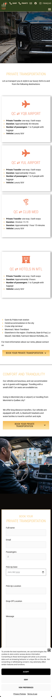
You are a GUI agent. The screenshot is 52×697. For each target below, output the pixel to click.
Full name (10, 528)
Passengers (11, 552)
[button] (49, 650)
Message (10, 616)
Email (8, 540)
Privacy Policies (19, 694)
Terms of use (32, 694)
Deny (26, 680)
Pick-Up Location (13, 586)
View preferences (26, 687)
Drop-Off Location (14, 601)
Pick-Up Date (11, 567)
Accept (26, 672)
